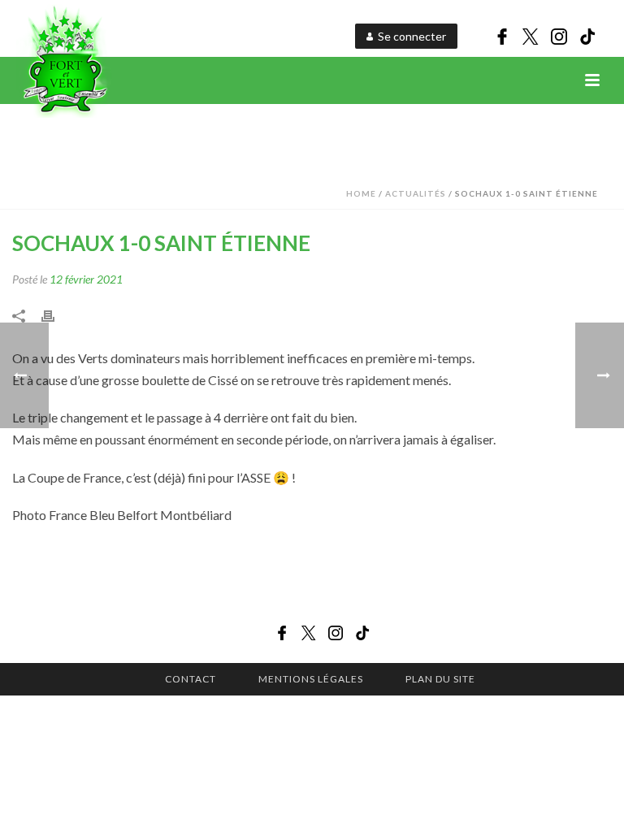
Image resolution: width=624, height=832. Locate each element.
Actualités (415, 193)
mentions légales (310, 679)
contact (190, 679)
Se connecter (412, 36)
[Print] (56, 314)
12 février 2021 (86, 279)
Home (361, 193)
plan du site (440, 679)
